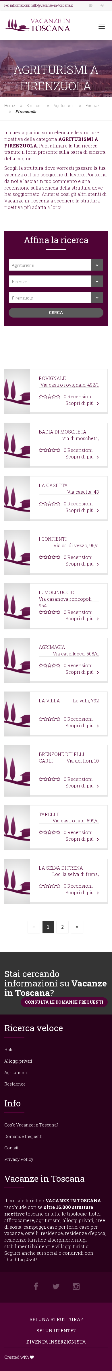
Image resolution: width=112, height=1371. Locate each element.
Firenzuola (25, 111)
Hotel (9, 1049)
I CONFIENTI (53, 539)
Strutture (34, 105)
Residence (15, 1084)
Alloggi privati (18, 1061)
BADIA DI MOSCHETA (62, 432)
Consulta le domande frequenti (64, 1002)
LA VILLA (49, 701)
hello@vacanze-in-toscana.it (52, 5)
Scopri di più (80, 403)
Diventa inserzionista (56, 1342)
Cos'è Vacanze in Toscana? (31, 1125)
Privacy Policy (18, 1159)
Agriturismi (63, 105)
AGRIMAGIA (52, 647)
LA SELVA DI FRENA (61, 868)
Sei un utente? (56, 1330)
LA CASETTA (53, 485)
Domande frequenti (23, 1136)
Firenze (92, 105)
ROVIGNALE (52, 378)
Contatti (12, 1148)
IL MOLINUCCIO (56, 592)
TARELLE (49, 814)
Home (9, 105)
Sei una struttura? (56, 1319)
